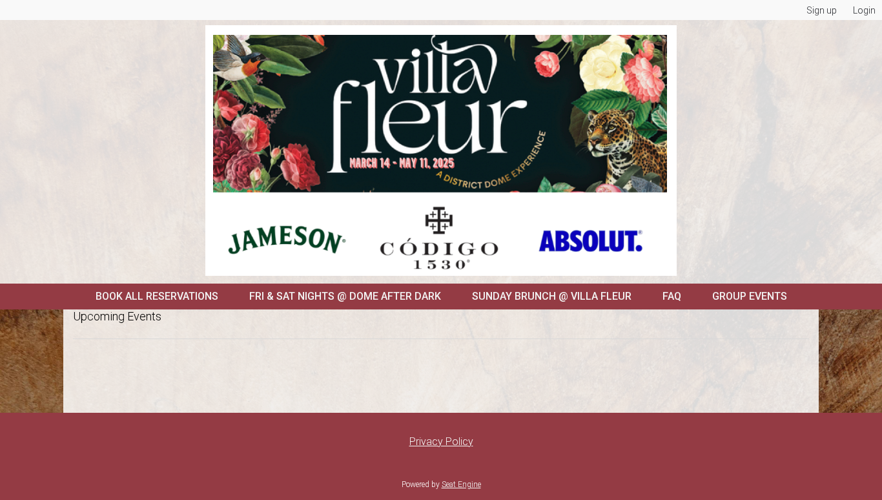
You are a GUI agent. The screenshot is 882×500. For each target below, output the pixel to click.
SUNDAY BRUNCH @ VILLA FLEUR (551, 296)
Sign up (821, 10)
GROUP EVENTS (749, 296)
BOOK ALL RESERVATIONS (157, 296)
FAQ (671, 296)
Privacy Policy (441, 441)
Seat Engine (461, 484)
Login (864, 10)
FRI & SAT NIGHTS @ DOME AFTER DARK (345, 296)
